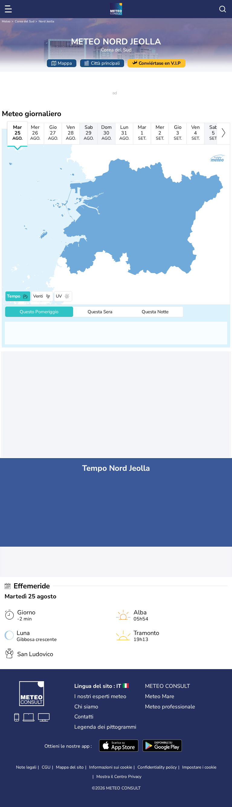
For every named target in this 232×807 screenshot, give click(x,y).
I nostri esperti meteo (100, 696)
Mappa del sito (70, 767)
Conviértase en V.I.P (160, 63)
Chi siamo (86, 706)
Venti (38, 296)
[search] (222, 9)
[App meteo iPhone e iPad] (118, 746)
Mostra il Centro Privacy (118, 776)
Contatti (83, 716)
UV (59, 296)
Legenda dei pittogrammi (105, 727)
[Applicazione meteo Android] (162, 746)
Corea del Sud (24, 21)
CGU (46, 767)
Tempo (13, 296)
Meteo (6, 21)
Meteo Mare (159, 696)
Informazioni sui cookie (110, 767)
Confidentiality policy (157, 767)
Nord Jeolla (46, 21)
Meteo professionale (170, 706)
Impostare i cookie (199, 767)
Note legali (26, 767)
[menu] (9, 9)
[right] (223, 134)
